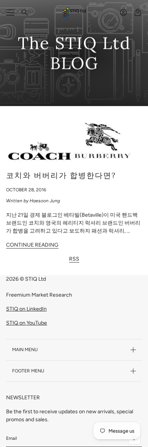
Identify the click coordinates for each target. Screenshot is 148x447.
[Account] (123, 12)
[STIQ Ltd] (74, 12)
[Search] (24, 12)
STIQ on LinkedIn (26, 309)
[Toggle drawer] (10, 12)
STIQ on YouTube (26, 323)
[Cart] (138, 12)
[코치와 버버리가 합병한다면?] (74, 141)
